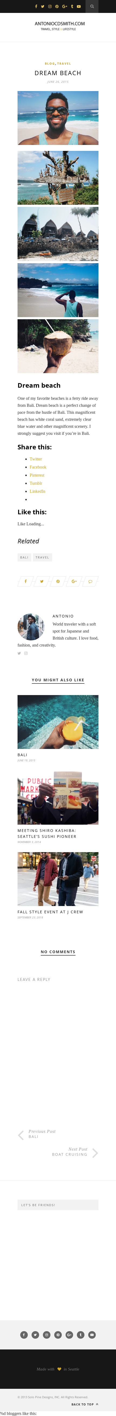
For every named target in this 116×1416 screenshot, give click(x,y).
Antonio (63, 616)
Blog (50, 63)
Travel (64, 63)
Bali (24, 557)
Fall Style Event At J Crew (50, 911)
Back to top (83, 1404)
